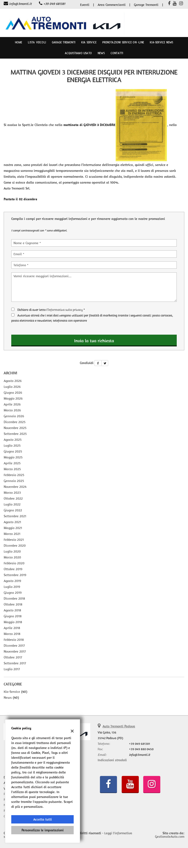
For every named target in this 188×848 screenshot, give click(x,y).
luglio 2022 (12, 504)
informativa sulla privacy (65, 310)
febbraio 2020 (14, 563)
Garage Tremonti (146, 4)
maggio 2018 (13, 622)
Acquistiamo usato (78, 53)
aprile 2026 (12, 404)
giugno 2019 (13, 592)
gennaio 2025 (14, 481)
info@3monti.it (20, 3)
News (101, 53)
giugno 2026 (13, 392)
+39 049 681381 (54, 3)
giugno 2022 (13, 510)
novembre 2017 (15, 651)
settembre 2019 (15, 575)
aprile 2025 (12, 463)
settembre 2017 (15, 663)
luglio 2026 (12, 386)
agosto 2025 (13, 439)
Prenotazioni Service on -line (123, 42)
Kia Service (88, 42)
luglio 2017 (12, 669)
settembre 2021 (15, 516)
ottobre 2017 (13, 657)
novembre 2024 (15, 486)
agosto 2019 (12, 581)
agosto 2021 (12, 522)
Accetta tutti (42, 819)
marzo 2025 (12, 469)
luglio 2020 (12, 551)
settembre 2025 (15, 433)
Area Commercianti (112, 4)
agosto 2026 (13, 381)
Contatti (117, 53)
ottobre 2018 (13, 604)
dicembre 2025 (14, 422)
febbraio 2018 (14, 639)
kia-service (12, 691)
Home (18, 42)
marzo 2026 (12, 410)
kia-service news (161, 42)
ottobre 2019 (13, 569)
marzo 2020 (12, 557)
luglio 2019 (12, 586)
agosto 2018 (12, 610)
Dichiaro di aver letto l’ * (51, 310)
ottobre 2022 (13, 498)
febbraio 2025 (14, 475)
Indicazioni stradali (112, 760)
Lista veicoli (37, 42)
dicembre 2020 (15, 545)
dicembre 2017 (14, 645)
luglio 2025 (12, 445)
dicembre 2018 (14, 598)
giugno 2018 (13, 616)
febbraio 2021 (14, 539)
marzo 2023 (12, 492)
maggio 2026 (13, 398)
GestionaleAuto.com (169, 836)
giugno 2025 (13, 451)
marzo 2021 (12, 534)
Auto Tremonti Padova (119, 726)
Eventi (84, 4)
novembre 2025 (15, 428)
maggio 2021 (13, 528)
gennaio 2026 (14, 416)
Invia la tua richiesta (94, 340)
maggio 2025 (13, 457)
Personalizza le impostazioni (43, 830)
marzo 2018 (12, 634)
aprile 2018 (12, 628)
